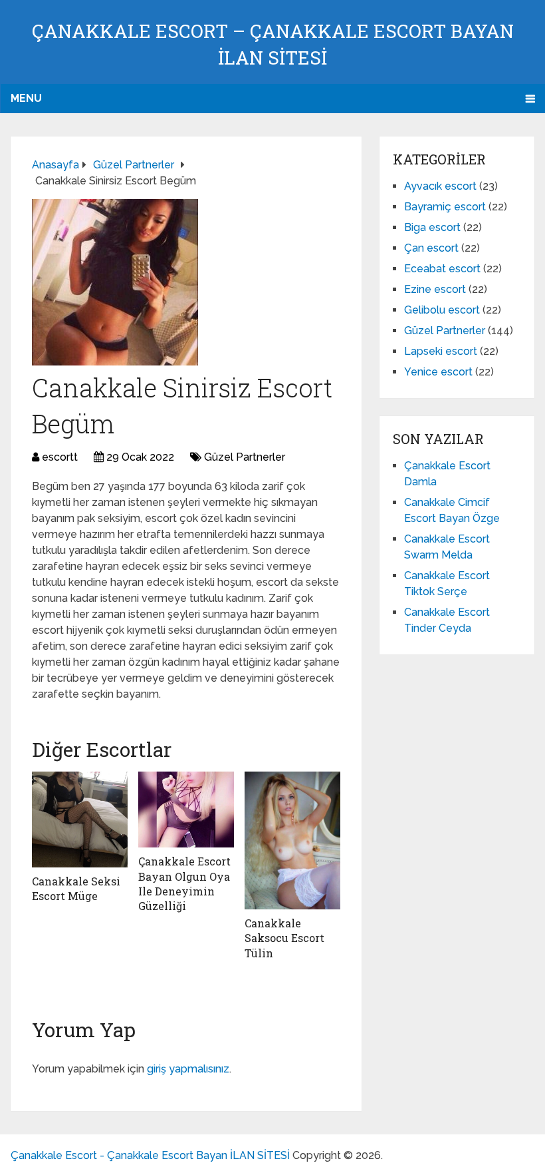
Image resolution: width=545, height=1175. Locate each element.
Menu (26, 98)
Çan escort (431, 248)
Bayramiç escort (445, 206)
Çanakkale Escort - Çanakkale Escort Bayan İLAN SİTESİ (150, 1155)
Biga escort (432, 227)
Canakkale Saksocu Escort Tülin (284, 938)
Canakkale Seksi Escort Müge (76, 888)
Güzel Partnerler (244, 457)
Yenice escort (438, 371)
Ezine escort (435, 289)
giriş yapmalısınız (188, 1068)
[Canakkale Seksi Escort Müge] (80, 819)
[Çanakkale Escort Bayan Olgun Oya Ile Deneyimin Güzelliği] (186, 809)
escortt (60, 457)
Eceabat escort (442, 268)
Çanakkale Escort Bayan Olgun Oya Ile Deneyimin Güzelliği (184, 883)
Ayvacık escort (440, 186)
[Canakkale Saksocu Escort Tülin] (292, 840)
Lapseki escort (440, 351)
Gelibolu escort (442, 310)
